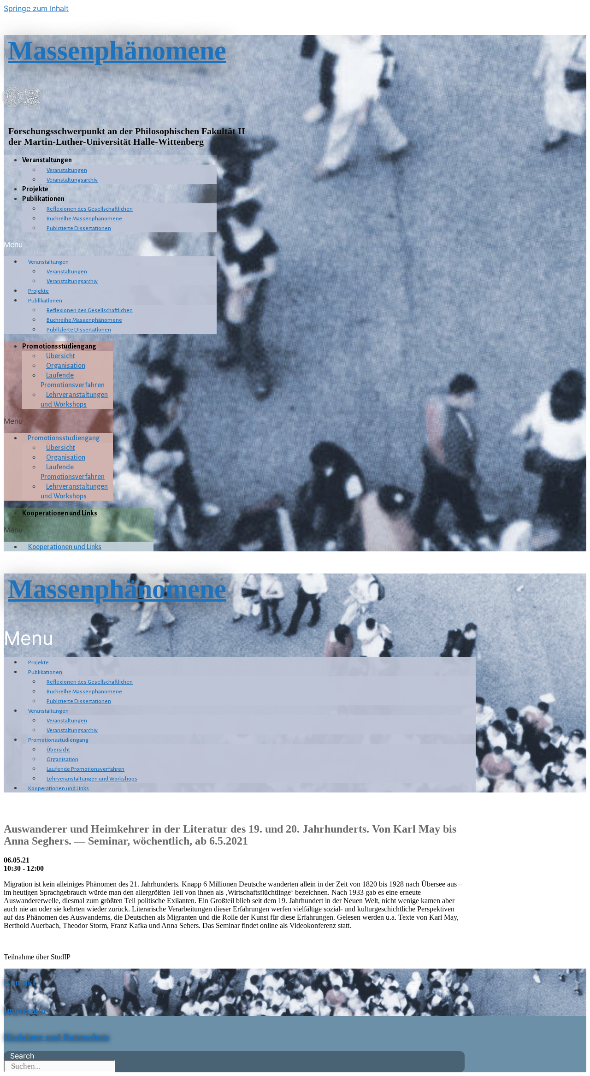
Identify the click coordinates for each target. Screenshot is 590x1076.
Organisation (65, 365)
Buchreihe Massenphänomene (84, 219)
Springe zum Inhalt (36, 8)
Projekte (35, 189)
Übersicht (60, 356)
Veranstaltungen (67, 170)
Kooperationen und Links (59, 513)
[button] (110, 244)
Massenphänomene (117, 50)
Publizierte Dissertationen (79, 228)
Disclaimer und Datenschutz (56, 1037)
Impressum (25, 1010)
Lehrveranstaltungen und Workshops (92, 779)
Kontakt (19, 982)
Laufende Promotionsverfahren (85, 769)
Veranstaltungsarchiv (72, 180)
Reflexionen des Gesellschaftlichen (90, 209)
